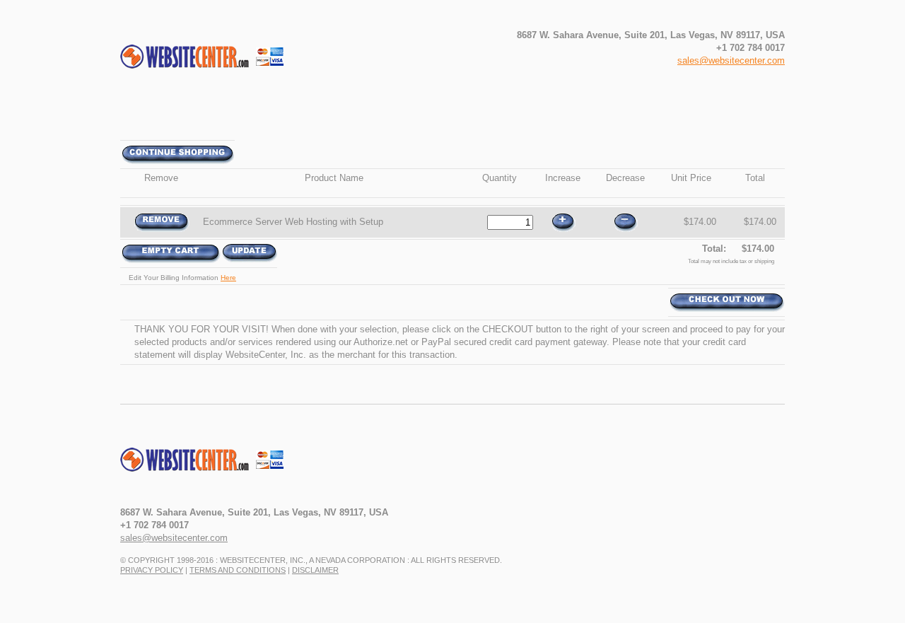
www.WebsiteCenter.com (218, 466)
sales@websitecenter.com (731, 60)
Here (228, 277)
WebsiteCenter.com (218, 63)
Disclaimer (315, 570)
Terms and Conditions (237, 570)
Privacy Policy (151, 570)
